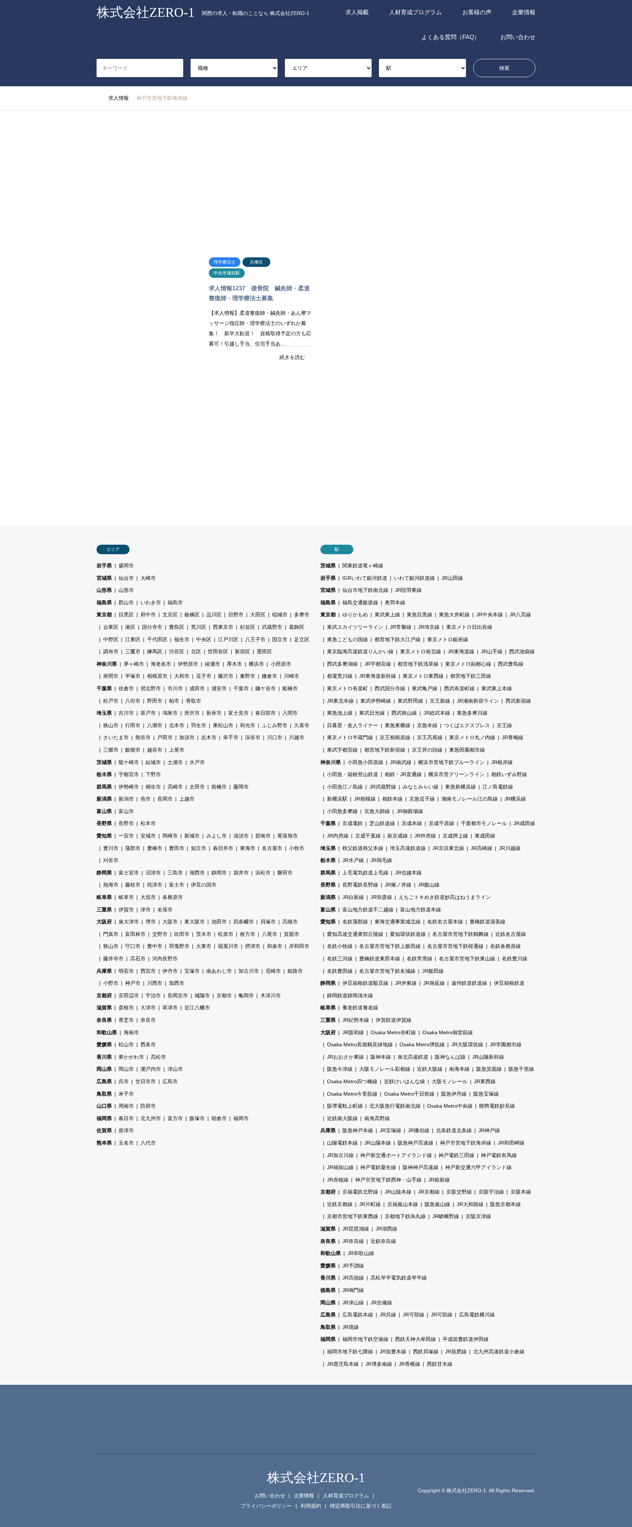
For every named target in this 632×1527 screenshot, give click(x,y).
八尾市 (269, 934)
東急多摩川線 (472, 713)
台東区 (110, 627)
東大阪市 (194, 922)
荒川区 (198, 627)
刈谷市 (110, 860)
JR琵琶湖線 (355, 1229)
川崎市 (291, 676)
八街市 (132, 701)
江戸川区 (228, 639)
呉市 (123, 1081)
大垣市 (148, 897)
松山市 (126, 1044)
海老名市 (161, 664)
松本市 (148, 823)
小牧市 (296, 848)
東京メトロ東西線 (423, 676)
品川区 (214, 614)
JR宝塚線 (390, 1130)
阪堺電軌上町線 (345, 1106)
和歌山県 (107, 1032)
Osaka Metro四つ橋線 (352, 1081)
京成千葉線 (368, 836)
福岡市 (241, 1118)
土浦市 (175, 762)
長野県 (104, 823)
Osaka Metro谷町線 (393, 1032)
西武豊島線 (510, 664)
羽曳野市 (179, 946)
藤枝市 (132, 885)
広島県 (104, 1081)
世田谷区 (218, 651)
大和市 (181, 676)
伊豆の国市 (204, 885)
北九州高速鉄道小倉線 (498, 1351)
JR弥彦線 (381, 897)
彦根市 (126, 1007)
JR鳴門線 (353, 1290)
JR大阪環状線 (467, 1044)
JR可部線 (413, 1315)
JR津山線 (353, 1302)
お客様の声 (477, 12)
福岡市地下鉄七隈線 (350, 1351)
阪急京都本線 (505, 1204)
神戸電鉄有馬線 (499, 1155)
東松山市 (223, 725)
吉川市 (126, 713)
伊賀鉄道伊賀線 (393, 1020)
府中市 (148, 614)
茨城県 (104, 762)
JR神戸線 (489, 1130)
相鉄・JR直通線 (403, 774)
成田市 (197, 688)
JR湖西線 (386, 1229)
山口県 (104, 1106)
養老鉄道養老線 (360, 1007)
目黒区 (126, 614)
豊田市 (176, 848)
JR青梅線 (512, 737)
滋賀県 (104, 1007)
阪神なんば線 (450, 1057)
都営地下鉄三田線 (470, 676)
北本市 (176, 725)
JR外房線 (425, 836)
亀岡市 (246, 995)
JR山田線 (452, 578)
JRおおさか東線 (345, 1057)
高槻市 (290, 922)
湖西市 (197, 873)
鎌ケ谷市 (265, 688)
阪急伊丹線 (454, 1094)
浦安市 (219, 688)
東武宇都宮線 (342, 750)
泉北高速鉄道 (413, 1057)
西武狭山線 (404, 713)
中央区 (203, 639)
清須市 (241, 836)
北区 (196, 651)
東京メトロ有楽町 (347, 688)
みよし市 (216, 836)
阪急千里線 (521, 1069)
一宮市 (126, 836)
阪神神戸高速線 (421, 1167)
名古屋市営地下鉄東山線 (467, 958)
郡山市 (126, 602)
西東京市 (223, 627)
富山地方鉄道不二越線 (368, 909)
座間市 (110, 676)
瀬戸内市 (150, 1069)
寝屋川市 (228, 946)
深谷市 (252, 737)
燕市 (145, 799)
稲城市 (279, 614)
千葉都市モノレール (484, 823)
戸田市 (165, 737)
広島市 (170, 1081)
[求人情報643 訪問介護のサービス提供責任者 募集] (148, 420)
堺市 (151, 922)
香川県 (104, 1057)
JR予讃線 (353, 1266)
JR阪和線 (353, 1032)
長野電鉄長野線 (360, 885)
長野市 (126, 823)
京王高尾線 (430, 737)
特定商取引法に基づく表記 (360, 1506)
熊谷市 (143, 737)
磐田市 (285, 873)
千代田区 (157, 639)
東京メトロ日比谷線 (469, 627)
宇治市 (153, 995)
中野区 (110, 639)
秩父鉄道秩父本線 (362, 848)
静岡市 (219, 873)
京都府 (104, 995)
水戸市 (197, 762)
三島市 (175, 873)
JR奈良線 (353, 1241)
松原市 (225, 934)
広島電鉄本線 (357, 1315)
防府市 (148, 1106)
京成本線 (412, 823)
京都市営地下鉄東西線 (352, 1216)
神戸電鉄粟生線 (378, 1167)
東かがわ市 (131, 1057)
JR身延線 (434, 983)
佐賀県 (104, 1130)
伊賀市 (126, 909)
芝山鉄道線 (382, 823)
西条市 (148, 1044)
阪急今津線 (340, 1069)
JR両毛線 (381, 860)
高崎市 (175, 787)
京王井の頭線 (427, 750)
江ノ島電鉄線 (497, 787)
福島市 (175, 602)
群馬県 (104, 787)
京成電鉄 (352, 823)
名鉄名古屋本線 (445, 922)
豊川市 (110, 848)
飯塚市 (197, 1118)
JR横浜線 (515, 799)
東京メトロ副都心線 (468, 664)
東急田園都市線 (467, 750)
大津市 (148, 1007)
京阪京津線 (478, 1216)
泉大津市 (128, 922)
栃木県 (104, 774)
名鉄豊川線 (514, 958)
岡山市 (126, 1069)
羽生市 (198, 725)
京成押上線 (455, 836)
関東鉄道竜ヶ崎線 (362, 565)
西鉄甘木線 (439, 1364)
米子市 (126, 1094)
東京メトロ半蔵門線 (350, 737)
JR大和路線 (470, 1204)
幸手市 (230, 737)
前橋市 (219, 787)
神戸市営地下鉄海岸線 (465, 1143)
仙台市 (126, 578)
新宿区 (242, 651)
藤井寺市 (113, 958)
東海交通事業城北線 (398, 922)
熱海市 (110, 885)
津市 (145, 909)
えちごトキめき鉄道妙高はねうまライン (445, 897)
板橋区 (192, 614)
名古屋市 (272, 848)
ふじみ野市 (274, 725)
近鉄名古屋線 (510, 934)
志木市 (209, 737)
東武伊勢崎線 (375, 701)
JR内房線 (338, 836)
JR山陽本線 (377, 1143)
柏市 (174, 701)
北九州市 (150, 1118)
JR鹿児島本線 (343, 1364)
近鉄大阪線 (430, 1069)
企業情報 (523, 12)
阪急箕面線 (489, 1069)
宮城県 (104, 578)
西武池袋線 (522, 651)
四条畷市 (243, 922)
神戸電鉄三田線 (456, 1155)
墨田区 (264, 651)
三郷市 (110, 750)
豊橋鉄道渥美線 (487, 922)
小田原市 (281, 664)
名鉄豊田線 (340, 971)
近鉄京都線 (340, 1204)
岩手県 (104, 565)
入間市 (290, 713)
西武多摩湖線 (342, 664)
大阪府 (104, 922)
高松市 (158, 1057)
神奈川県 (107, 664)
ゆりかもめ (355, 614)
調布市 (110, 651)
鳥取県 (104, 1094)
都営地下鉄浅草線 (418, 664)
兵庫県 (104, 971)
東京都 (104, 614)
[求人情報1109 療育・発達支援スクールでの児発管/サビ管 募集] (372, 308)
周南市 (126, 1106)
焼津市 (154, 885)
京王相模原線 (395, 737)
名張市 (165, 909)
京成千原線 (441, 823)
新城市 (192, 836)
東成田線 (485, 836)
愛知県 (104, 836)
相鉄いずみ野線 (509, 774)
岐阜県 (104, 897)
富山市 (126, 811)
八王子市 (255, 639)
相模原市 (157, 676)
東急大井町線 (454, 614)
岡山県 (104, 1069)
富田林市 (135, 934)
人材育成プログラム (415, 12)
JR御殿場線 (409, 811)
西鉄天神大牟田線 (415, 1339)
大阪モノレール (449, 1081)
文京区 (170, 614)
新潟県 (104, 799)
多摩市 (301, 614)
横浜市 (256, 664)
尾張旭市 (287, 836)
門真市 (110, 934)
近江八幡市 (197, 1007)
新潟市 (126, 799)
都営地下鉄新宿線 (384, 750)
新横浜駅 (337, 799)
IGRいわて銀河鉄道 (364, 578)
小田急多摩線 (342, 811)
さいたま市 (116, 737)
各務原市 (172, 897)
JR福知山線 (340, 1167)
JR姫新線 (439, 1180)
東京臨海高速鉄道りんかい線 (360, 651)
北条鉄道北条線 (454, 1130)
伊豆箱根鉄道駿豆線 (365, 983)
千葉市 (241, 688)
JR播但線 (418, 1130)
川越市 (296, 737)
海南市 (131, 1032)
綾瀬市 (212, 664)
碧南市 (263, 836)
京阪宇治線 (491, 1192)
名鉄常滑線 (419, 958)
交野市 (160, 934)
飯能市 (132, 750)
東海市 (247, 848)
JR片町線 (370, 1204)
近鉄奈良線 (383, 1241)
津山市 (175, 1069)
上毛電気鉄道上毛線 (365, 873)
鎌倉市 (269, 676)
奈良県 (104, 1020)
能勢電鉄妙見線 (497, 1106)
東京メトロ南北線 (420, 651)
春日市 (126, 1118)
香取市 (193, 701)
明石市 (126, 971)
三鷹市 (132, 651)
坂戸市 (148, 713)
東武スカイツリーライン (355, 627)
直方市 (175, 1118)
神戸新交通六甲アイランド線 (478, 1167)
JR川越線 (509, 848)
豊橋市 (154, 848)
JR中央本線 (489, 614)
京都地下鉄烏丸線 (405, 1216)
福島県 (104, 602)
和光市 (247, 725)
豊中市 (154, 946)
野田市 (154, 701)
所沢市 (192, 713)
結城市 (153, 762)
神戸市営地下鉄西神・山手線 (388, 1180)
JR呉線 (388, 1315)
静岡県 (104, 873)
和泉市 (274, 946)
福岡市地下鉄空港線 (365, 1339)
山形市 (126, 590)
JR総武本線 (437, 713)
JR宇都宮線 (377, 664)
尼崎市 (273, 971)
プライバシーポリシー (266, 1506)
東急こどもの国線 (347, 639)
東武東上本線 (496, 688)
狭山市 (110, 725)
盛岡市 (126, 565)
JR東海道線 (461, 651)
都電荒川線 (340, 676)
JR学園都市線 (506, 1044)
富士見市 (238, 713)
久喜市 (301, 725)
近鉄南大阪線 (342, 1118)
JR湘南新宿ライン (478, 701)
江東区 (132, 639)
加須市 (187, 737)
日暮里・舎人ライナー (352, 725)
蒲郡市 (132, 848)
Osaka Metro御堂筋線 (447, 1032)
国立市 (279, 639)
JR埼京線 (429, 627)
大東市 (203, 946)
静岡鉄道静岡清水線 (350, 995)
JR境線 (350, 1327)
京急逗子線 (422, 799)
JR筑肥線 (456, 1351)
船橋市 (290, 688)
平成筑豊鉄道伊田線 (466, 1339)
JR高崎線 (481, 848)
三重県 (104, 909)
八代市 (148, 1143)
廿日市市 (145, 1081)
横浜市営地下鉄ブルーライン (451, 762)
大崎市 (148, 578)
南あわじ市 (219, 971)
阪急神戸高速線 (415, 1143)
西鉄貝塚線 (426, 1351)
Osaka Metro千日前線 (409, 1094)
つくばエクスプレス (467, 725)
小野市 (110, 983)
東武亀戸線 (424, 688)
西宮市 (148, 971)
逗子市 (203, 676)
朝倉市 (219, 1118)
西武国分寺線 (390, 688)
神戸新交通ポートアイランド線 (396, 1155)
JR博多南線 (378, 1364)
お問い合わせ (517, 37)
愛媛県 (104, 1044)
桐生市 (153, 787)
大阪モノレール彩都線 (384, 1069)
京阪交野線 (459, 1192)
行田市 (132, 725)
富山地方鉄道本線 (420, 909)
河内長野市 (165, 958)
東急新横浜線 (460, 787)
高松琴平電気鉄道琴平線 (398, 1278)
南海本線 (459, 1069)
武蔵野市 (272, 627)
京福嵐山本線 (402, 1204)
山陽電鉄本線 (342, 1143)
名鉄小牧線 (340, 946)
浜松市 (263, 873)
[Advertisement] (316, 180)
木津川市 (270, 995)
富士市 (176, 885)
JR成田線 (524, 823)
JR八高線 (520, 614)
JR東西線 (485, 1081)
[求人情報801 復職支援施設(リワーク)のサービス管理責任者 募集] (484, 308)
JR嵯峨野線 (445, 1216)
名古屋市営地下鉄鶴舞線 (460, 934)
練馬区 (154, 651)
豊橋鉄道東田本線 (379, 958)
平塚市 (132, 676)
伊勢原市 (188, 664)
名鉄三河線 (340, 958)
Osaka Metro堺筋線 (422, 1044)
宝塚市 (192, 971)
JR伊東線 (406, 983)
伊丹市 (170, 971)
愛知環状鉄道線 (408, 934)
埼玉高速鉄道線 (408, 848)
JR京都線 (429, 1192)
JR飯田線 (433, 971)
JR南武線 (400, 762)
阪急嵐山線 (437, 1204)
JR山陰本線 (398, 1192)
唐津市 (126, 1130)
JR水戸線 (353, 860)
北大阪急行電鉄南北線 (395, 1106)
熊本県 (104, 1143)
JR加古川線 (340, 1155)
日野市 (236, 614)
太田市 (197, 787)
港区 (130, 627)
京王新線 (440, 701)
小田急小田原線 (365, 762)
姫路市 (295, 971)
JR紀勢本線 (355, 1020)
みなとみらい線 (421, 787)
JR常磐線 (400, 627)
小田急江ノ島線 (345, 787)
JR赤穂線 (338, 1180)
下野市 (153, 774)
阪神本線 (380, 1057)
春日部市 (265, 713)
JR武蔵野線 (382, 787)
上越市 (187, 799)
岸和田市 (299, 946)
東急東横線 (397, 725)
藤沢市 (225, 676)
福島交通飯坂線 (360, 602)
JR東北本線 (340, 701)
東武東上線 (387, 614)
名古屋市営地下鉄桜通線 (455, 946)
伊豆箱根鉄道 (509, 983)
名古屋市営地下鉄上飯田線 (390, 946)
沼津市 (153, 873)
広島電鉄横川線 (477, 1315)
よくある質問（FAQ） (450, 37)
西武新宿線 (518, 701)
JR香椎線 (409, 1364)
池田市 (219, 922)
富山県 (104, 811)
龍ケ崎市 (128, 762)
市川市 (175, 688)
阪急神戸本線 (357, 1130)
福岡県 (104, 1118)
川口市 (274, 737)
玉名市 (126, 1143)
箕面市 (291, 934)
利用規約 (311, 1506)
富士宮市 (128, 873)
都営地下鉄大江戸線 (398, 639)
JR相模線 (365, 799)
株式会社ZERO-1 (316, 1477)
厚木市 (234, 664)
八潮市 (154, 725)
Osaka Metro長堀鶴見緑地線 (360, 1044)
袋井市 (241, 873)
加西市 (176, 983)
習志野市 (150, 688)
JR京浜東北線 (448, 848)
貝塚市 (268, 922)
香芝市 (126, 1020)
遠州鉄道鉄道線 (469, 983)
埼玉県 (104, 713)
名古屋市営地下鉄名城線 (387, 971)
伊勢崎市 (128, 787)
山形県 (104, 590)
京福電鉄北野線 (360, 1192)
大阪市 (170, 922)
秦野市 (247, 676)
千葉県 (104, 688)
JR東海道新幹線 (377, 676)
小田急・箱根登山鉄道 (352, 774)
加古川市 (248, 971)
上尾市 (176, 750)
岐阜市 (126, 897)
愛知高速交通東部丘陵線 (355, 934)
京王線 (504, 725)
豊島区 (176, 627)
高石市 (138, 958)
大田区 (258, 614)
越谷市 (154, 750)
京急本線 (427, 725)
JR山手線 (492, 651)
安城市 (148, 836)
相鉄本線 (392, 799)
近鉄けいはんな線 (404, 1081)
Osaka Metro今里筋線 (352, 1094)
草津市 (170, 1007)
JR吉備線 (381, 1302)
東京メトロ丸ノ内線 (472, 737)
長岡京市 (178, 995)
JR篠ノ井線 (398, 885)
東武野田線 (410, 701)
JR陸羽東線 (408, 590)
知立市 (198, 848)
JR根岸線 (502, 762)
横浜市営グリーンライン (456, 774)
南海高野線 (377, 1118)
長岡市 (165, 799)
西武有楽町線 (459, 688)
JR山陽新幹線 (488, 1057)
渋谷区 (176, 651)
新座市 (214, 713)
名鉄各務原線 (505, 946)
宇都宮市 (128, 774)
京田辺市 (128, 995)
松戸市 (110, 701)
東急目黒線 (419, 614)
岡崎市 (170, 836)
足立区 (301, 639)
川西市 (154, 983)
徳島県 (328, 1290)
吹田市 (181, 934)
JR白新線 (353, 897)
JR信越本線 (408, 873)
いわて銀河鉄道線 (414, 578)
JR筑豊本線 (393, 1351)
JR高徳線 (353, 1278)
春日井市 (223, 848)
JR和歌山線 (360, 1253)
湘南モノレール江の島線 (469, 799)
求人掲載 (357, 12)
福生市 (181, 639)
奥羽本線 (395, 602)
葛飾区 (296, 627)
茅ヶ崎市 (134, 664)
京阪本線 (521, 1192)
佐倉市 (126, 688)
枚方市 (247, 934)
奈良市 (148, 1020)
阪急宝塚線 (486, 1094)
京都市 (224, 995)
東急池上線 (340, 713)
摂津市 (252, 946)
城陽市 (202, 995)
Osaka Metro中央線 (450, 1106)
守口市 (132, 946)
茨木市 (203, 934)
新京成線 (397, 836)
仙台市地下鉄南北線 (365, 590)
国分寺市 (152, 627)
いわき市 (150, 602)
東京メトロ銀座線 (447, 639)
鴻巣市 (170, 713)
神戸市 (132, 983)
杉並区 (247, 627)
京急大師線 (377, 811)
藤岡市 (241, 787)
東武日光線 (372, 713)
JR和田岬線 (511, 1143)
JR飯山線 (429, 885)
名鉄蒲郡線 (355, 922)
